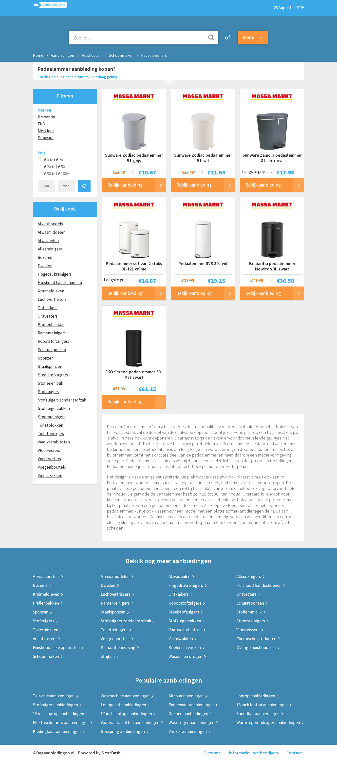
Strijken (108, 656)
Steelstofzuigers (53, 375)
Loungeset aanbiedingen (123, 704)
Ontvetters (47, 316)
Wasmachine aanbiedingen (125, 696)
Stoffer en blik (50, 383)
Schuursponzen (52, 349)
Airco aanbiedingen (186, 696)
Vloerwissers (49, 450)
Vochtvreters (49, 458)
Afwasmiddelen (51, 232)
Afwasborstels (50, 224)
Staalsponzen (50, 366)
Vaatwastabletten (54, 442)
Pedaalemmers (154, 55)
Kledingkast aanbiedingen (57, 731)
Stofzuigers (48, 391)
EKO (41, 124)
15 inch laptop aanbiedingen (58, 713)
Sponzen (46, 358)
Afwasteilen (48, 240)
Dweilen (45, 265)
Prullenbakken (51, 324)
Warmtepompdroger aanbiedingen (268, 722)
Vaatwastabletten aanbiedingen (130, 722)
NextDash (111, 753)
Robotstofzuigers (53, 341)
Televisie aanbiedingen (54, 696)
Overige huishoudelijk (256, 647)
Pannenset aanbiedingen (191, 704)
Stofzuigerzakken (54, 408)
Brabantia (46, 117)
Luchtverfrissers (52, 299)
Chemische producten (256, 638)
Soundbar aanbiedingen (258, 713)
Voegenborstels (52, 467)
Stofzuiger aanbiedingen (55, 704)
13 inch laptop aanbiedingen (262, 704)
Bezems (45, 257)
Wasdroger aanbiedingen (191, 722)
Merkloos (46, 131)
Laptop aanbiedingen (255, 696)
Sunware (46, 137)
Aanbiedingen (62, 55)
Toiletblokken (50, 425)
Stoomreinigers (51, 417)
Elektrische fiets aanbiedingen (61, 722)
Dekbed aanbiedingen (188, 713)
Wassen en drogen (185, 656)
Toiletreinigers (51, 433)
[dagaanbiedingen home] (50, 6)
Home (38, 55)
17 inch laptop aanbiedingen (126, 713)
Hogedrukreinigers (55, 274)
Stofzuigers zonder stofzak (62, 400)
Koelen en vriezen (184, 647)
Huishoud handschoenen (60, 282)
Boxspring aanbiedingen (123, 731)
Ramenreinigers (52, 333)
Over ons (212, 753)
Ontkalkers (47, 307)
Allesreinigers (50, 249)
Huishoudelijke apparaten (56, 647)
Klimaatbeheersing (118, 647)
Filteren (65, 96)
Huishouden (92, 55)
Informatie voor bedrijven (253, 753)
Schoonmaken (121, 55)
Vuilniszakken (50, 475)
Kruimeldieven (51, 291)
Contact (294, 753)
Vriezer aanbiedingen (187, 731)
